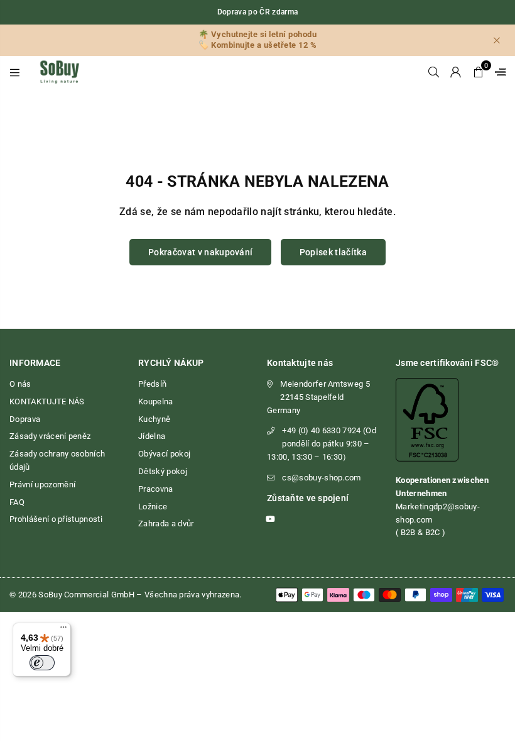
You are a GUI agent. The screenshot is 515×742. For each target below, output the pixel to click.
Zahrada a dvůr (165, 523)
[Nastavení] (497, 71)
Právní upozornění (42, 484)
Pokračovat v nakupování (200, 252)
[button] (478, 71)
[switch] (42, 662)
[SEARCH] (434, 71)
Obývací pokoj (164, 453)
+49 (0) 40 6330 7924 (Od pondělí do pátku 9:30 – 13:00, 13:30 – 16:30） (321, 444)
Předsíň (152, 384)
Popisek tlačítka (333, 252)
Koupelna (155, 401)
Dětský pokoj (162, 471)
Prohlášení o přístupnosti (55, 519)
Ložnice (152, 506)
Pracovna (155, 489)
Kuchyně (154, 419)
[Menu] (15, 71)
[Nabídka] (63, 630)
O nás (20, 384)
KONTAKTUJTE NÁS (47, 401)
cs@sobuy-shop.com (321, 477)
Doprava (24, 419)
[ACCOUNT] (456, 71)
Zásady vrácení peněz (49, 436)
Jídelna (151, 436)
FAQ (16, 502)
